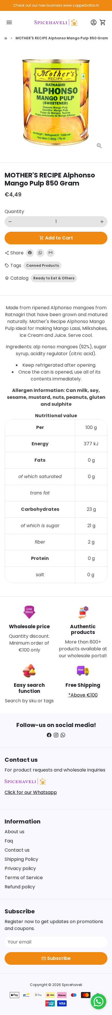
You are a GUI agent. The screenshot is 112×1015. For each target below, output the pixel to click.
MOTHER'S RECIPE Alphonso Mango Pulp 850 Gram (62, 38)
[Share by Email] (51, 253)
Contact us (17, 850)
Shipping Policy (21, 859)
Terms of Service (24, 877)
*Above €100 (83, 695)
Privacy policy (20, 868)
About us (14, 831)
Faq (9, 841)
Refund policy (20, 886)
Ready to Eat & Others (53, 278)
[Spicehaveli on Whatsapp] (63, 735)
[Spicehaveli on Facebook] (49, 735)
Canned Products (42, 265)
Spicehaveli (72, 984)
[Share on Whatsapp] (40, 253)
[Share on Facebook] (30, 253)
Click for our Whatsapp (31, 792)
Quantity (14, 211)
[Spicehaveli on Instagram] (56, 735)
